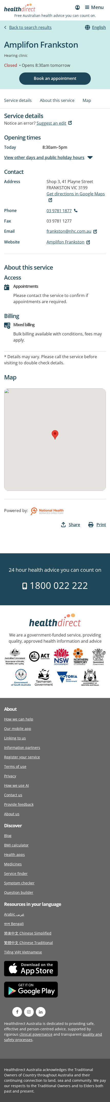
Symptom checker (19, 883)
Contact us (13, 794)
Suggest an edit (51, 123)
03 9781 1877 (59, 211)
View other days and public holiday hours (44, 157)
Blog (8, 835)
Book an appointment (55, 78)
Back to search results (30, 27)
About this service (57, 100)
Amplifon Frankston (65, 242)
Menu (97, 7)
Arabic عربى (14, 914)
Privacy (10, 775)
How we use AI (16, 785)
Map (87, 100)
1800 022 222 (57, 585)
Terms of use (15, 766)
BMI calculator (16, 845)
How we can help (18, 719)
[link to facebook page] (17, 1012)
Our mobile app (17, 728)
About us (11, 813)
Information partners (22, 747)
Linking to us (15, 738)
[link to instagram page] (29, 1012)
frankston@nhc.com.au (69, 231)
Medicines (13, 864)
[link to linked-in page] (41, 1012)
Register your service (22, 757)
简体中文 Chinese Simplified (27, 933)
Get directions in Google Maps (76, 194)
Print (101, 524)
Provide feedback (19, 804)
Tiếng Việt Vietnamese (23, 952)
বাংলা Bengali (14, 923)
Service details (18, 100)
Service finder (16, 873)
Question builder (18, 892)
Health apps (14, 854)
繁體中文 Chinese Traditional (28, 942)
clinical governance (35, 1034)
